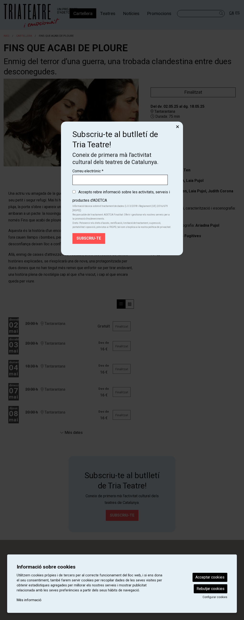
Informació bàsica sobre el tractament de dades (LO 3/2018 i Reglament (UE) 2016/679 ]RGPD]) (120, 208)
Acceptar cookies (209, 577)
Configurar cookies (215, 597)
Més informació (29, 600)
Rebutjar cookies (210, 588)
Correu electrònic (87, 171)
